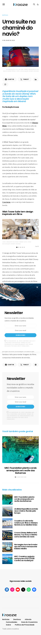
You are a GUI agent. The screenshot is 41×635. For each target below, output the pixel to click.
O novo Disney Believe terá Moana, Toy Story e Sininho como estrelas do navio (25, 534)
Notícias (5, 15)
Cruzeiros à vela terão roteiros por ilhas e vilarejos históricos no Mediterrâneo (26, 522)
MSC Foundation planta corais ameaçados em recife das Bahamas (21, 470)
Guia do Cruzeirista (29, 622)
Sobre (8, 625)
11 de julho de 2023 (8, 40)
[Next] (34, 233)
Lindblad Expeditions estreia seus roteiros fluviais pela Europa (26, 511)
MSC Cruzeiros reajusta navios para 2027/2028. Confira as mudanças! (24, 558)
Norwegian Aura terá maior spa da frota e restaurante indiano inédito (25, 546)
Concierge (6, 202)
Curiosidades (11, 622)
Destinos (17, 619)
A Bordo (28, 619)
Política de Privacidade (24, 625)
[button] (38, 4)
